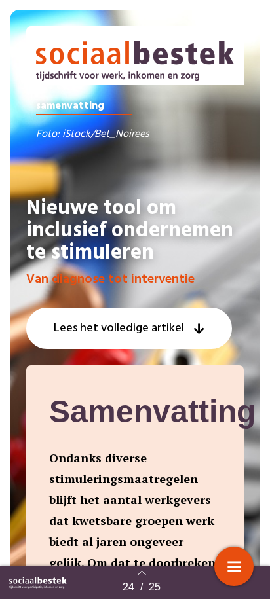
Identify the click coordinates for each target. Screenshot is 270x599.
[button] (129, 328)
